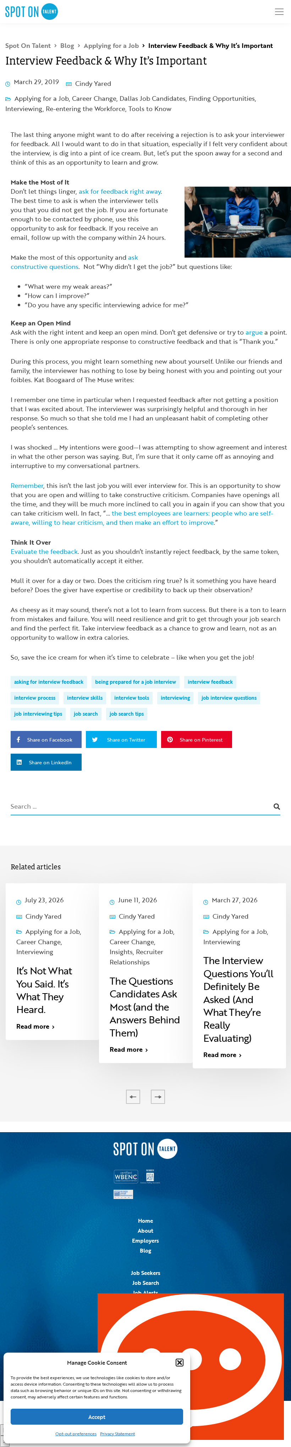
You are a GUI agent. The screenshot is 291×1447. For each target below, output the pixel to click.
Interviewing (24, 108)
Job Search (145, 1283)
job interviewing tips (38, 713)
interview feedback (210, 682)
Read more (32, 1026)
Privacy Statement (117, 1433)
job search (86, 713)
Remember (27, 485)
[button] (179, 1362)
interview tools (131, 698)
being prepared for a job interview (135, 682)
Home (145, 1221)
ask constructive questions (74, 262)
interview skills (85, 698)
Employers (145, 1240)
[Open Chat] (191, 1366)
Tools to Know (149, 108)
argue (254, 332)
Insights (121, 951)
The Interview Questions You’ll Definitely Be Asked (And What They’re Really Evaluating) (238, 999)
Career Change (94, 98)
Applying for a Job (42, 98)
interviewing (175, 698)
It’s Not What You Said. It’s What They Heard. (44, 990)
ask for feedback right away (120, 191)
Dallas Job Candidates (153, 98)
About (145, 1230)
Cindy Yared (93, 83)
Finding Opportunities (222, 98)
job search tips (127, 713)
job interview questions (229, 698)
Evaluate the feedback (44, 551)
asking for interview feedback (48, 682)
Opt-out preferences (76, 1433)
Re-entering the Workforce (85, 108)
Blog (145, 1250)
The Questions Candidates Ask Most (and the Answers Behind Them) (145, 1006)
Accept (96, 1417)
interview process (34, 698)
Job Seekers (145, 1273)
